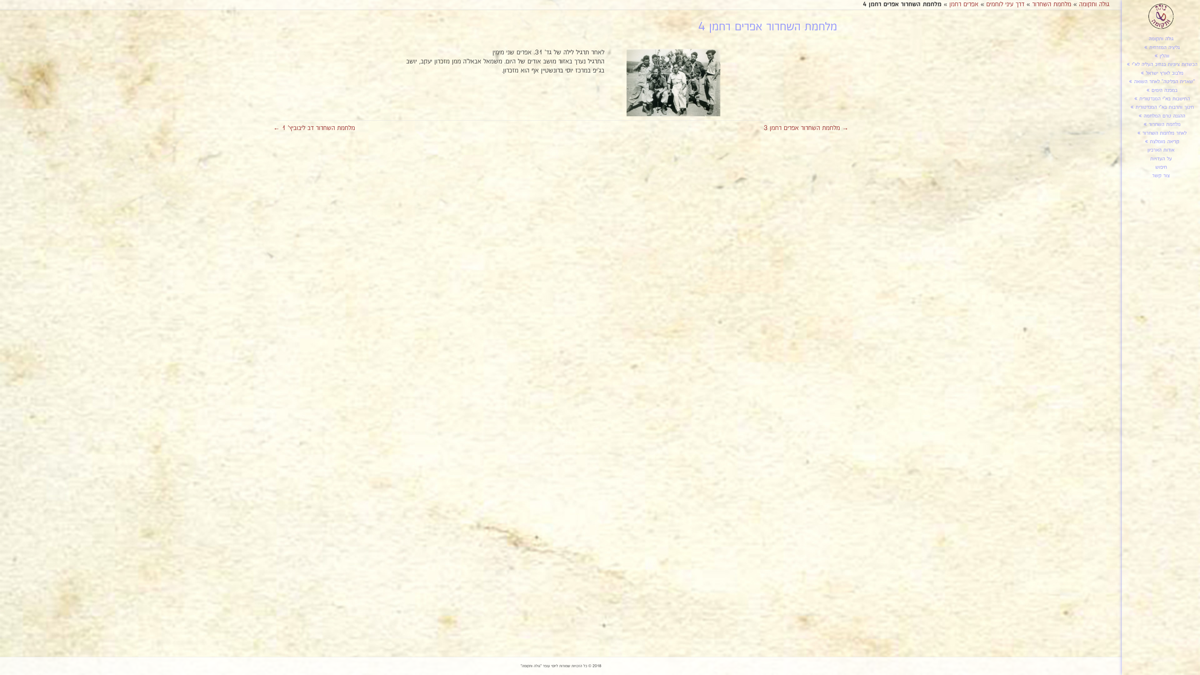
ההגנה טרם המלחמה (1164, 116)
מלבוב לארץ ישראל (1164, 73)
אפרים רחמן (963, 4)
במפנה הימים (1165, 90)
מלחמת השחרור (1165, 124)
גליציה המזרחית (1164, 47)
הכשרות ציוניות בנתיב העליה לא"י (1165, 64)
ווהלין (1164, 56)
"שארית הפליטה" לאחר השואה (1164, 81)
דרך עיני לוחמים (1005, 4)
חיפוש (1161, 167)
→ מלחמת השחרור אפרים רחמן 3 (806, 128)
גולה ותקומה (1161, 39)
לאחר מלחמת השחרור (1164, 133)
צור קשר (1161, 175)
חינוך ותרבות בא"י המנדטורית (1165, 107)
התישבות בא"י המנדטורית (1164, 99)
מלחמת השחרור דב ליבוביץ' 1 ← (314, 128)
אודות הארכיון (1161, 150)
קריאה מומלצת (1164, 141)
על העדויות (1161, 159)
